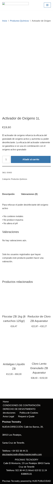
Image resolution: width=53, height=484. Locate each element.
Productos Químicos (19, 21)
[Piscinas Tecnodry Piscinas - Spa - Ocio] (15, 5)
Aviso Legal (8, 416)
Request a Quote (26, 416)
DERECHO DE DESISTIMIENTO (19, 409)
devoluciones (9, 412)
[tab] (8, 194)
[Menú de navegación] (47, 5)
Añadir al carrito (31, 159)
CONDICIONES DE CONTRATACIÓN (21, 405)
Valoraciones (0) (29, 194)
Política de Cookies (29, 412)
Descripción (8, 194)
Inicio (4, 21)
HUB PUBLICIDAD (41, 481)
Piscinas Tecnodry (11, 481)
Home (6, 401)
